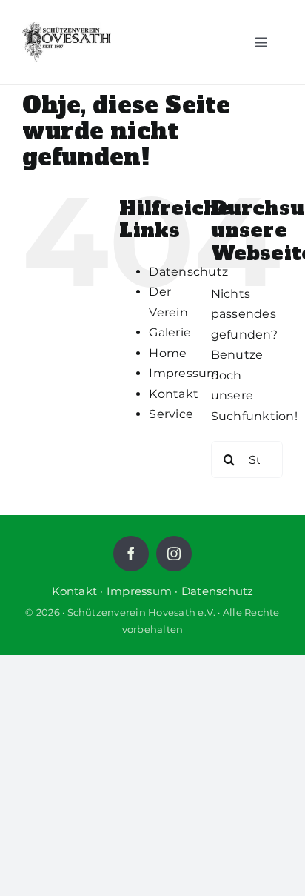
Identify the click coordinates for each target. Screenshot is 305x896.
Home (168, 353)
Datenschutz (188, 272)
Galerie (170, 332)
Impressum (184, 373)
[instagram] (174, 553)
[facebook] (131, 553)
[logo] (66, 42)
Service (171, 414)
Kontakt (173, 394)
